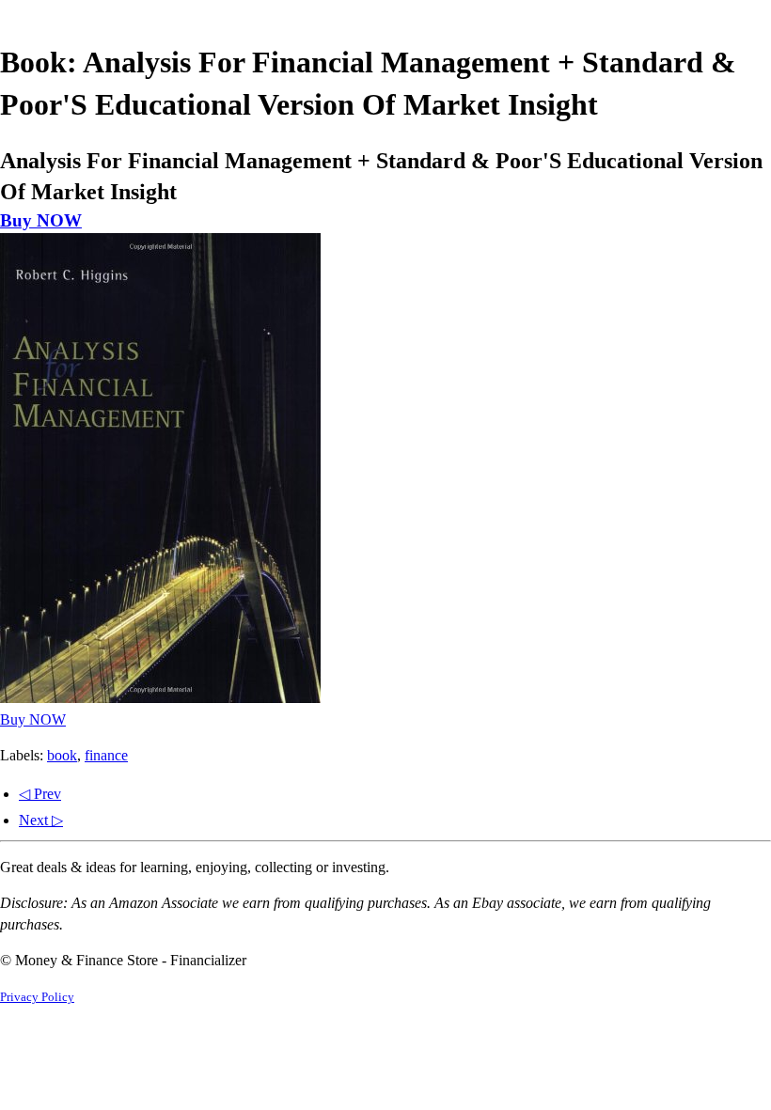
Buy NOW (41, 220)
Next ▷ (41, 820)
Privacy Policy (37, 997)
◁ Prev (40, 794)
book (62, 755)
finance (106, 755)
